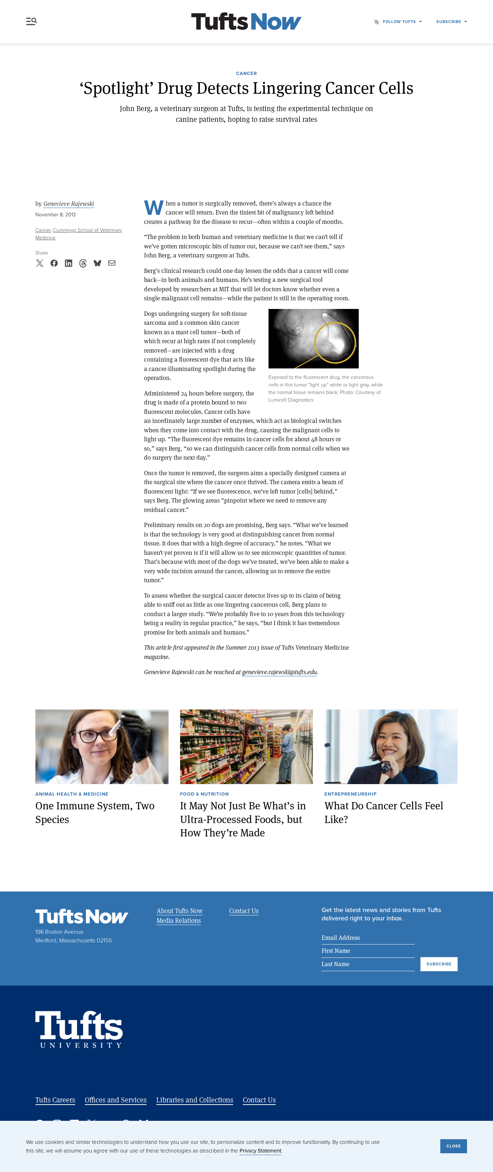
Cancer (246, 74)
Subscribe (448, 22)
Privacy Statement (260, 1151)
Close (453, 1146)
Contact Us (244, 910)
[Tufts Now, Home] (246, 22)
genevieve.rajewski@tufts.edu (279, 672)
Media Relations (179, 920)
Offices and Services (116, 1100)
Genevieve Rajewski (68, 204)
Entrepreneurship (350, 794)
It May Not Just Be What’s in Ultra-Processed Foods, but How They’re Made (243, 819)
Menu (33, 21)
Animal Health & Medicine (72, 794)
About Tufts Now (179, 910)
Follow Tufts (399, 22)
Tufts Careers (55, 1100)
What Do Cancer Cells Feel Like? (384, 812)
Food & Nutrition (204, 794)
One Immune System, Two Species (94, 812)
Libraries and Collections (194, 1100)
